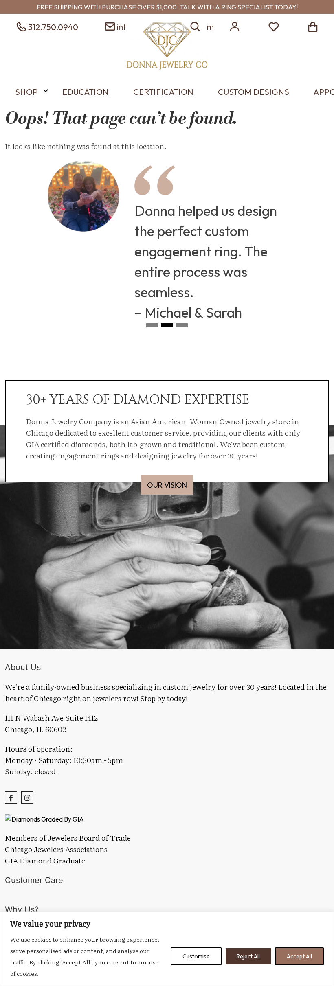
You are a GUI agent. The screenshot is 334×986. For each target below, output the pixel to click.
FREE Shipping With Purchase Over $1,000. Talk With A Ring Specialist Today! (167, 7)
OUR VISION (167, 485)
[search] (195, 26)
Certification (163, 92)
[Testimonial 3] (182, 328)
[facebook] (11, 797)
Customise (196, 956)
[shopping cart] (312, 26)
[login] (234, 26)
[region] (167, 949)
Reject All (248, 956)
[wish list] (273, 26)
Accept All (299, 956)
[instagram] (27, 797)
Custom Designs (253, 92)
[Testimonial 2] (167, 328)
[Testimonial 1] (152, 328)
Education (85, 92)
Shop (26, 92)
